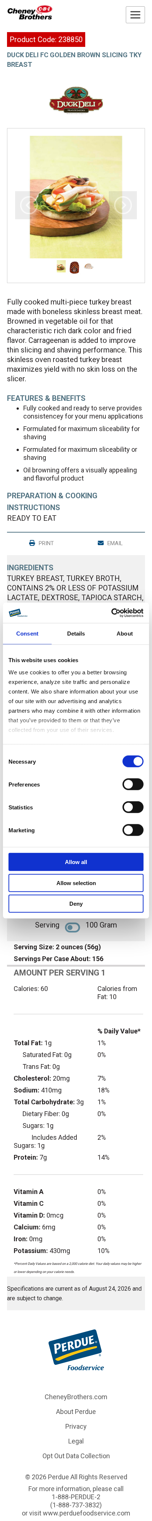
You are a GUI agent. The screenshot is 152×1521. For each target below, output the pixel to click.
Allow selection (76, 883)
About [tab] (125, 633)
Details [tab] (76, 633)
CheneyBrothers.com (76, 1397)
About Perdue (76, 1411)
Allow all (76, 862)
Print (45, 543)
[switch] (133, 784)
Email (114, 543)
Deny (76, 904)
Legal (76, 1441)
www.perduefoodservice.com (86, 1513)
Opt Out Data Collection (76, 1456)
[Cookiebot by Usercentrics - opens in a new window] (111, 612)
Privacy (76, 1426)
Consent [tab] (27, 633)
